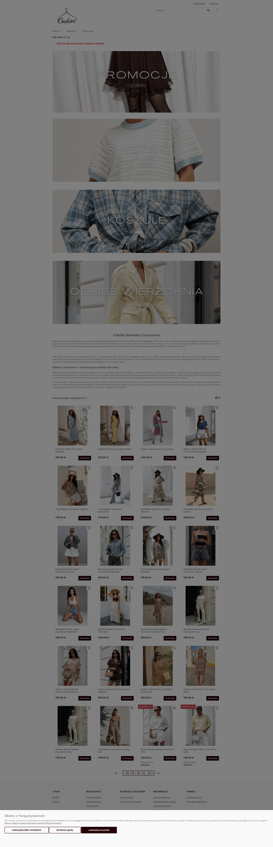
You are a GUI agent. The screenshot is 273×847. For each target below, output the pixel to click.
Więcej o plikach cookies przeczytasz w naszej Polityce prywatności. (33, 823)
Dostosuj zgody (64, 830)
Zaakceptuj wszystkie (98, 830)
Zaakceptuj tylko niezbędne (26, 830)
